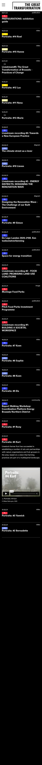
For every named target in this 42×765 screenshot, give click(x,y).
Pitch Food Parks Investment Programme (17, 308)
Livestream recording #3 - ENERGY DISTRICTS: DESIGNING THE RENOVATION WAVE (20, 184)
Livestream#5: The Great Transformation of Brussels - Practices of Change (17, 70)
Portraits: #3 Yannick (13, 515)
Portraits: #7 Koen (11, 345)
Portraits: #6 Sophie (12, 360)
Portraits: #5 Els (10, 391)
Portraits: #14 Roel (12, 36)
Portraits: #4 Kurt (11, 442)
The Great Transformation (27, 5)
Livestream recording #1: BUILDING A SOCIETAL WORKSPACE (15, 327)
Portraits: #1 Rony (11, 427)
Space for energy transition (17, 255)
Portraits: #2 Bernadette (15, 530)
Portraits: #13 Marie (12, 118)
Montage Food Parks (13, 291)
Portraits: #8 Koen (11, 376)
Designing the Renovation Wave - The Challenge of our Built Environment (20, 205)
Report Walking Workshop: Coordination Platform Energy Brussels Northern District (18, 409)
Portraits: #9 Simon (12, 222)
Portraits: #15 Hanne (13, 51)
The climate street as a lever (17, 151)
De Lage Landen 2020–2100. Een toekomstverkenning (19, 239)
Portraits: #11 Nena (12, 102)
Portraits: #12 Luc (11, 87)
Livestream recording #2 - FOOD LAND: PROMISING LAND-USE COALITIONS (19, 274)
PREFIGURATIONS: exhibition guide (18, 20)
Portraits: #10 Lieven (13, 166)
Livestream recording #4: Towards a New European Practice (20, 134)
